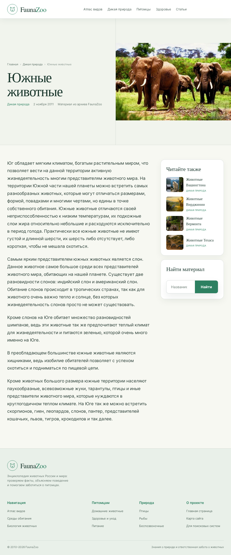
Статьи (181, 9)
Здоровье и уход (104, 518)
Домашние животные (107, 511)
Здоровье (163, 9)
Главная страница (199, 511)
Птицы (144, 511)
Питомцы (143, 9)
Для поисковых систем (203, 526)
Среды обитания (19, 518)
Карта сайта (194, 518)
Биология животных (22, 526)
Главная (12, 64)
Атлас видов (92, 9)
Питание (98, 526)
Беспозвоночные (151, 526)
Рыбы (143, 518)
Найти (206, 287)
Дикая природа (120, 9)
